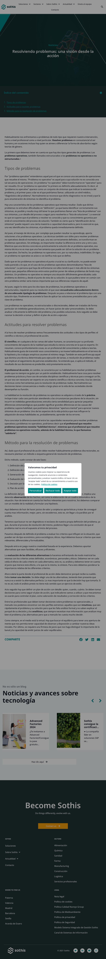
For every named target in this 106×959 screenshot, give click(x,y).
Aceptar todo (70, 490)
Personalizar (35, 490)
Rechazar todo (53, 490)
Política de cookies (49, 484)
